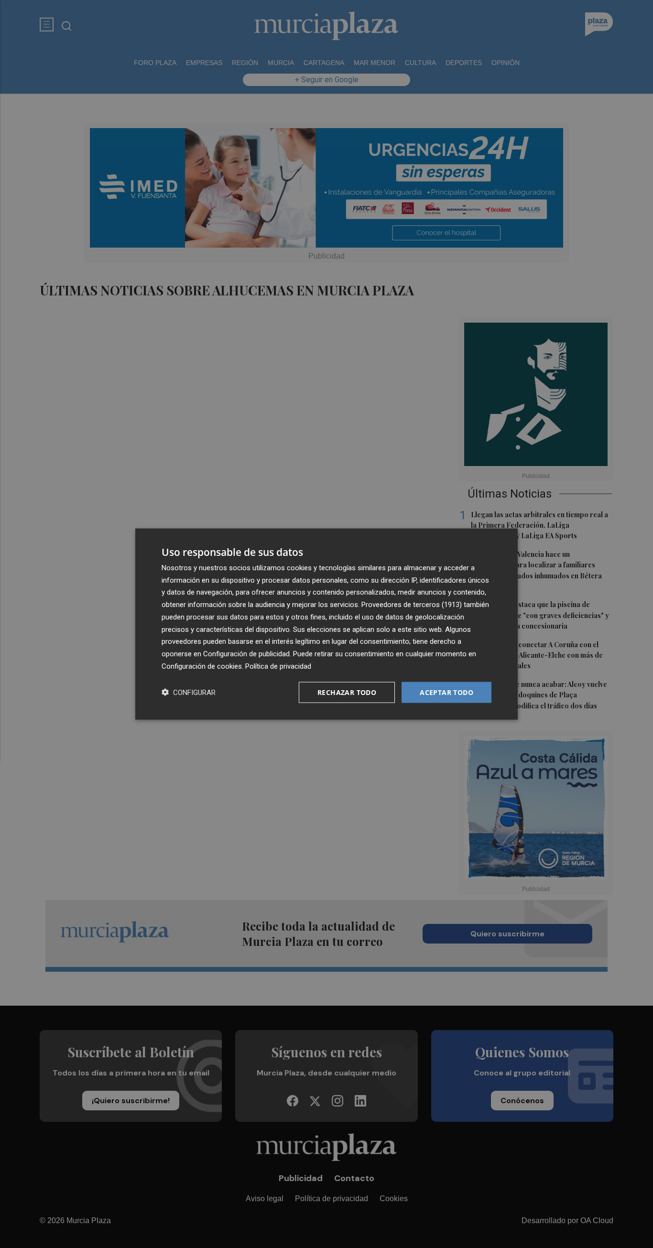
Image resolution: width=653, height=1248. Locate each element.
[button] (189, 692)
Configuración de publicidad (246, 654)
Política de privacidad (278, 666)
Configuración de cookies (202, 666)
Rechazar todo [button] (346, 691)
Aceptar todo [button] (446, 691)
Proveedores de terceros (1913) (411, 604)
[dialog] (326, 624)
